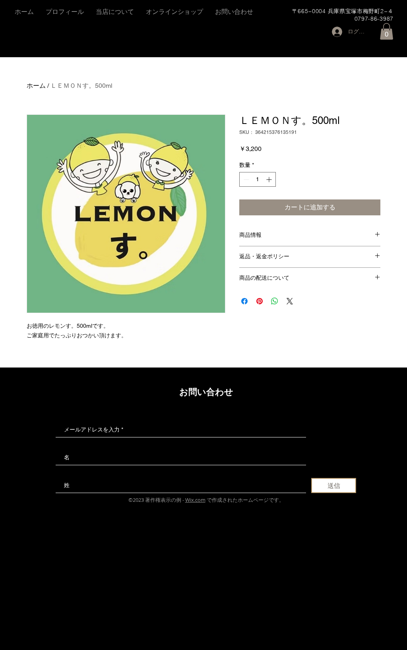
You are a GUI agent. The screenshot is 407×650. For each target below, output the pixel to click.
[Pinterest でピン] (259, 301)
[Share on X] (290, 301)
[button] (386, 31)
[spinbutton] (257, 179)
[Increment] (270, 179)
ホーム (36, 85)
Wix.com (195, 499)
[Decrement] (245, 179)
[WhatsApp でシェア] (274, 301)
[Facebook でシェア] (244, 301)
